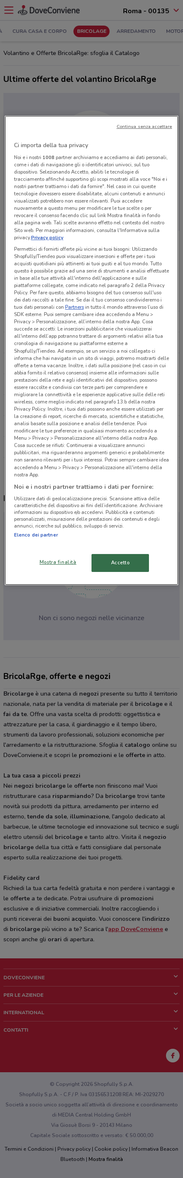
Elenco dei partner (36, 534)
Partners (74, 307)
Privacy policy (47, 237)
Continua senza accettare (144, 126)
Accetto (120, 562)
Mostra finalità (58, 562)
